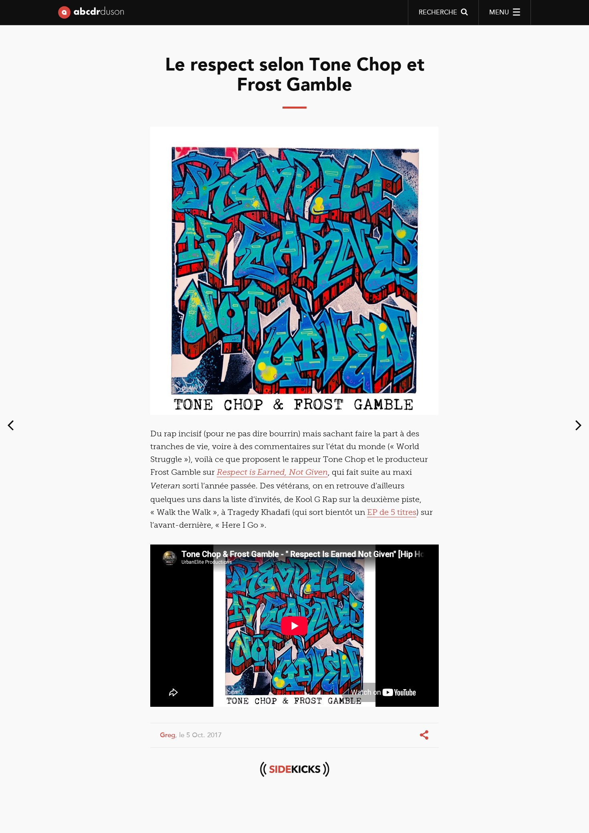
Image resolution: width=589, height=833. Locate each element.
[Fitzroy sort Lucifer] (578, 427)
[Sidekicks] (294, 769)
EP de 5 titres (391, 512)
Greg (167, 735)
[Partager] (425, 735)
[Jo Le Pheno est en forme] (10, 427)
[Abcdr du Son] (91, 14)
